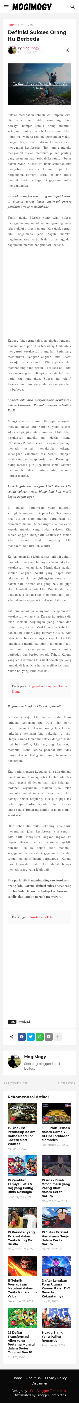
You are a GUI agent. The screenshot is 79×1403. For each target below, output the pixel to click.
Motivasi (27, 25)
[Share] (67, 50)
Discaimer (39, 1383)
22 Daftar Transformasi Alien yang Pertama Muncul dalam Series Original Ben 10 (21, 1342)
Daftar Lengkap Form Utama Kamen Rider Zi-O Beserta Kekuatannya (56, 1288)
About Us (33, 1378)
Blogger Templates (51, 1395)
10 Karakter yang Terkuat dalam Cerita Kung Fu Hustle (21, 1238)
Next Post (65, 1083)
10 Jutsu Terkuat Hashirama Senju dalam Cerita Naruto (55, 1238)
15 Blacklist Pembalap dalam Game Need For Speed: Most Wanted (22, 1136)
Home (12, 25)
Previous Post (16, 1083)
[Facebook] (22, 1037)
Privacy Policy (56, 1378)
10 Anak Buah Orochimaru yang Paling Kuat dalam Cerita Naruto (56, 1188)
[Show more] (58, 1037)
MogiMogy (35, 1056)
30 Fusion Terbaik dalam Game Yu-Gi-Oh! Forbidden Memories (56, 1134)
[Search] (73, 6)
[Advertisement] (39, 292)
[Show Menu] (6, 6)
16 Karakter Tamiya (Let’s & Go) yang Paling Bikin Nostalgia (20, 1186)
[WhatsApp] (40, 1037)
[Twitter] (31, 1037)
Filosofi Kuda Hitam (41, 917)
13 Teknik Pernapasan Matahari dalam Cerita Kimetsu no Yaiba (22, 1288)
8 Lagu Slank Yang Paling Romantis (52, 1336)
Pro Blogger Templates (48, 1391)
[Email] (49, 1037)
